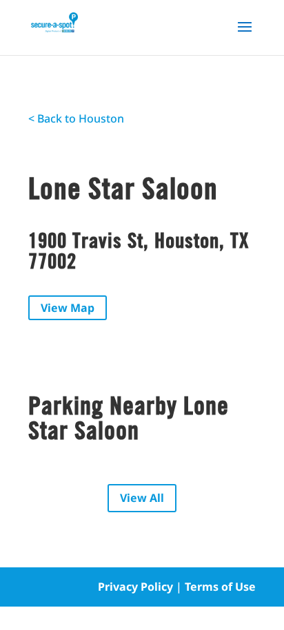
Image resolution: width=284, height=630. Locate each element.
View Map (67, 307)
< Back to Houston (76, 118)
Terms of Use (220, 586)
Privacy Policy (135, 586)
